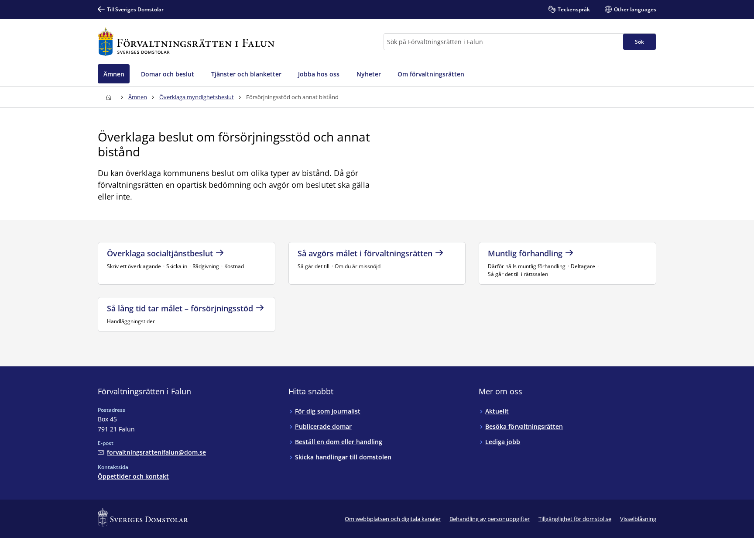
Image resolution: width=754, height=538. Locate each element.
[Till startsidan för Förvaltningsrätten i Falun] (186, 42)
